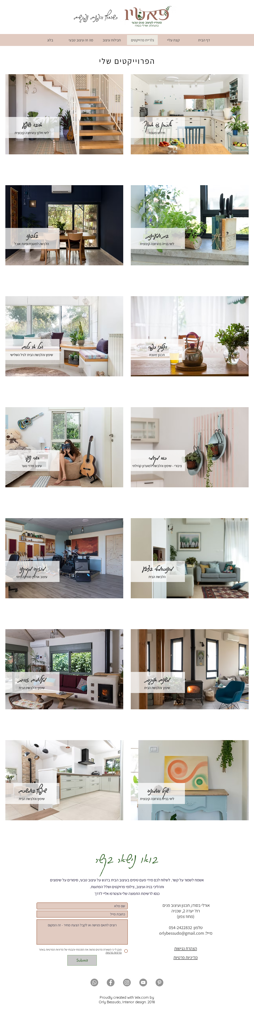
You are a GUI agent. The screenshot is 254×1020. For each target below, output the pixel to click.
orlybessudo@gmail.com (181, 933)
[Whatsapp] (94, 982)
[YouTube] (143, 982)
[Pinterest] (159, 982)
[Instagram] (127, 982)
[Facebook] (110, 982)
